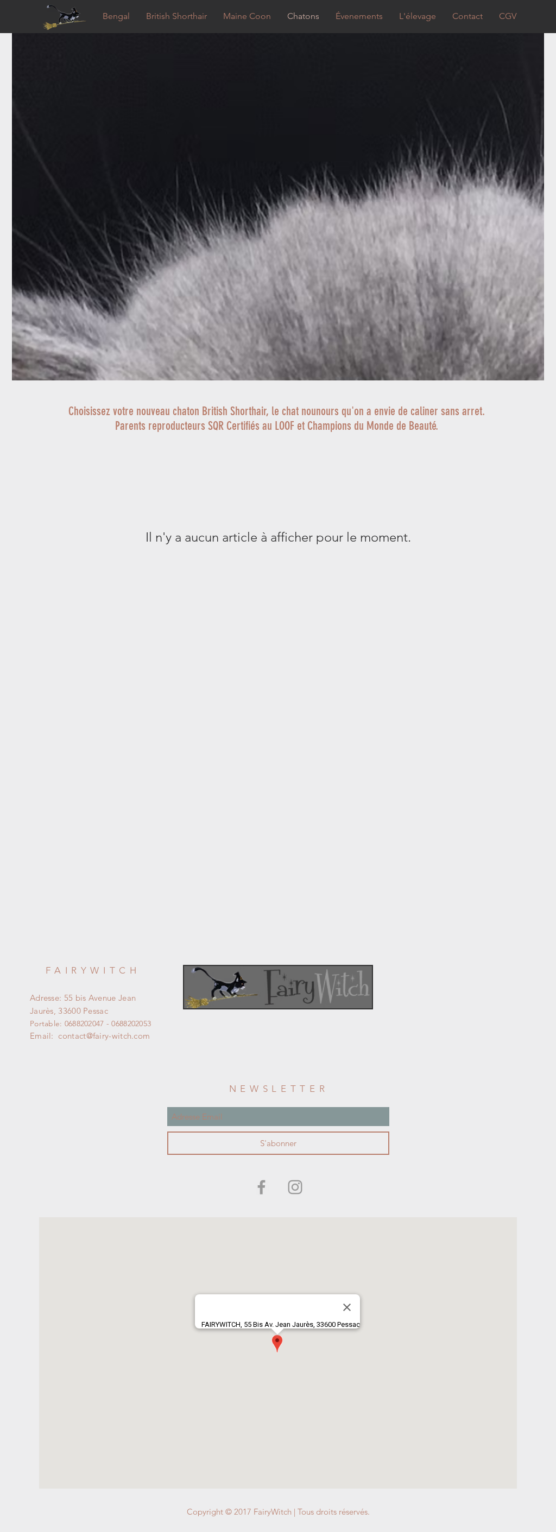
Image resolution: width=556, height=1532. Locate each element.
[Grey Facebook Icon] (261, 1187)
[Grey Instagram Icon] (295, 1187)
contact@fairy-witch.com (104, 1036)
